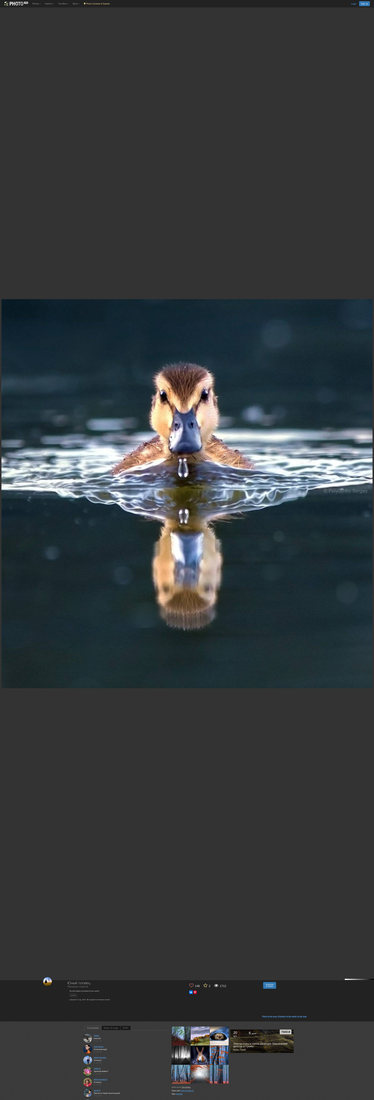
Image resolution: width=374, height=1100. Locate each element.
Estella (96, 1036)
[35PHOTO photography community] (16, 3)
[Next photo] (371, 477)
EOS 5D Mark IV (187, 1091)
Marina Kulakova (100, 1080)
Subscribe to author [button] (270, 985)
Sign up (364, 4)
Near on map (111, 1028)
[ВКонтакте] (191, 992)
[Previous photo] (3, 477)
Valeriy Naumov (100, 1058)
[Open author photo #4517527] (181, 1055)
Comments (93, 1028)
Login (353, 4)
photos (186, 1087)
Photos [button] (35, 4)
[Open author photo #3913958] (219, 1074)
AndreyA (97, 1069)
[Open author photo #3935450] (200, 1074)
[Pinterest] (195, 992)
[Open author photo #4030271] (219, 1055)
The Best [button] (62, 4)
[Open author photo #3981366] (181, 1074)
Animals (179, 1094)
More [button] (75, 4)
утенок (73, 995)
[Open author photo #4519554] (219, 1036)
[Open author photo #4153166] (200, 1055)
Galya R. (97, 1090)
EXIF (125, 1028)
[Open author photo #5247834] (200, 1036)
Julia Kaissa (98, 1047)
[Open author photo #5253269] (181, 1036)
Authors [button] (49, 4)
